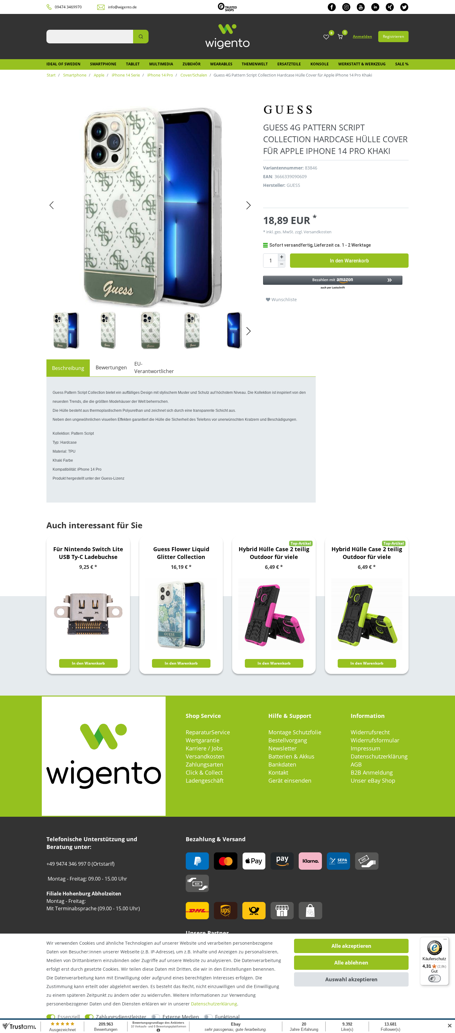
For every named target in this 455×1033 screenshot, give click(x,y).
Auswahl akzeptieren (351, 979)
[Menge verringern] (281, 264)
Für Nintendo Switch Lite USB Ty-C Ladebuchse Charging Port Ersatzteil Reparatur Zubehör (88, 553)
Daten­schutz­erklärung (214, 1004)
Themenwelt (255, 64)
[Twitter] (404, 7)
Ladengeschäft (204, 780)
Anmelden (362, 36)
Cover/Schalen (193, 75)
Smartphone (103, 64)
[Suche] (141, 36)
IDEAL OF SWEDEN (63, 64)
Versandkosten (205, 756)
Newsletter (282, 748)
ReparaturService (208, 732)
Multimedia (161, 64)
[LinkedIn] (375, 7)
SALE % (402, 64)
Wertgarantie (202, 740)
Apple (98, 75)
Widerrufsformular (375, 740)
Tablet (133, 64)
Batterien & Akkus (291, 756)
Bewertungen (111, 367)
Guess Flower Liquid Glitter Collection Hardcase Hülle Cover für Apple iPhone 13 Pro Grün (181, 553)
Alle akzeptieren (351, 946)
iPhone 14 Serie (125, 75)
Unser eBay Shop (373, 780)
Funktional (227, 1016)
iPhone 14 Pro (159, 75)
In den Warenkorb (349, 261)
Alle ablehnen (351, 962)
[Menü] (445, 940)
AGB (356, 764)
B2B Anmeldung (372, 772)
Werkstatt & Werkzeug (362, 64)
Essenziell (69, 1016)
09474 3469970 (68, 7)
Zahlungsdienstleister (121, 1016)
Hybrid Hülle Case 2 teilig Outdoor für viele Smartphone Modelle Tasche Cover (274, 553)
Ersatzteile (289, 64)
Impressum (365, 748)
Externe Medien (180, 1016)
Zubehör (192, 64)
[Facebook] (332, 7)
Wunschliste (283, 299)
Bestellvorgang (287, 740)
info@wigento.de (122, 7)
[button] (332, 283)
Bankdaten (282, 764)
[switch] (434, 978)
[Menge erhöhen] (281, 257)
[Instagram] (346, 7)
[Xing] (390, 7)
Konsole (319, 64)
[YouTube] (361, 7)
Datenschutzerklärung (379, 756)
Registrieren (393, 36)
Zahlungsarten (204, 764)
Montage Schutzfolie (294, 732)
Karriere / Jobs (204, 748)
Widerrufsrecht (370, 732)
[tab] (68, 368)
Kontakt (278, 772)
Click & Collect (204, 772)
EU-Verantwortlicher (154, 367)
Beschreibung (68, 368)
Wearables (221, 64)
